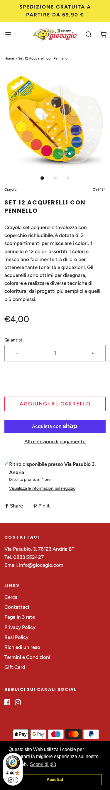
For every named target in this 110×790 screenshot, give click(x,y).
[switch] (13, 780)
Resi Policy (16, 637)
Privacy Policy (19, 627)
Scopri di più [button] (43, 764)
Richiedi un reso (22, 647)
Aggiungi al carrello (55, 404)
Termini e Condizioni (27, 657)
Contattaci (16, 607)
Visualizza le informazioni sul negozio (42, 488)
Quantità (13, 340)
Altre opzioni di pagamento (55, 441)
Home (9, 58)
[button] (55, 121)
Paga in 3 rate (19, 617)
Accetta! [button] (55, 779)
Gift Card (14, 667)
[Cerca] (89, 34)
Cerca (11, 597)
